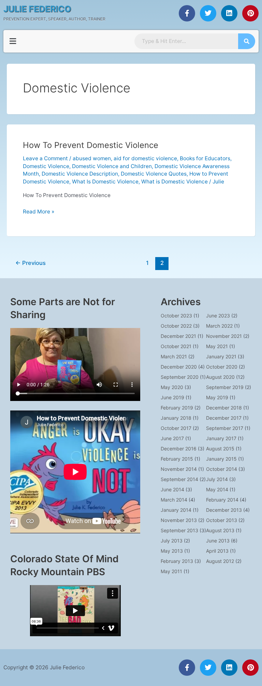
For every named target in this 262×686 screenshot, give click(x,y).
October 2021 (176, 346)
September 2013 (179, 530)
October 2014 (221, 469)
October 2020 (221, 367)
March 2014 (174, 500)
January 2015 (221, 459)
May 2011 (171, 571)
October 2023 (176, 315)
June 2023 (218, 315)
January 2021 (221, 356)
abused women (92, 158)
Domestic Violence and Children (112, 166)
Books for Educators (205, 158)
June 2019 (172, 397)
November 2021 (224, 336)
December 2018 (224, 408)
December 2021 (178, 336)
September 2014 (179, 479)
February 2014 (222, 500)
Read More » (38, 211)
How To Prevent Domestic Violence (90, 145)
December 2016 (178, 448)
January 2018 (176, 418)
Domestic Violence (46, 166)
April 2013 (217, 551)
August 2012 (220, 561)
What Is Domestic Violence (105, 181)
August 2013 (220, 530)
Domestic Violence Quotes (154, 173)
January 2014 (176, 510)
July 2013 (172, 540)
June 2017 (172, 438)
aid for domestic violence (145, 158)
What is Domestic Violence (174, 181)
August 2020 (220, 377)
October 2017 (176, 428)
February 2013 (177, 561)
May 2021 (217, 346)
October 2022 (176, 326)
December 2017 (224, 418)
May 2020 (172, 387)
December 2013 (224, 510)
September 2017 (224, 428)
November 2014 (179, 469)
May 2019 (217, 397)
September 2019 (225, 387)
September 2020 (180, 377)
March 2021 (174, 356)
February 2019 (177, 408)
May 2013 (172, 551)
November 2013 (179, 520)
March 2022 (219, 326)
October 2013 (221, 520)
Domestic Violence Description (80, 173)
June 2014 (172, 489)
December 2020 (179, 367)
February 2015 (177, 459)
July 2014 (217, 479)
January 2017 (221, 438)
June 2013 (218, 540)
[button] (12, 41)
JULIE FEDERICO (37, 9)
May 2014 (217, 489)
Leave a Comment (45, 158)
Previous (30, 262)
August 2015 (220, 448)
